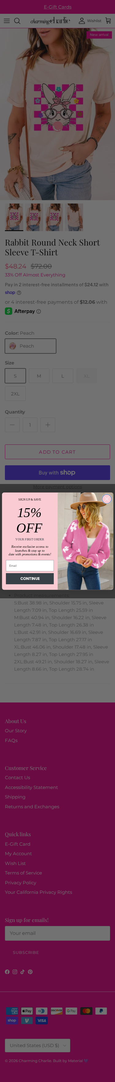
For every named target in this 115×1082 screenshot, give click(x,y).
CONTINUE (30, 578)
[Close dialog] (106, 498)
